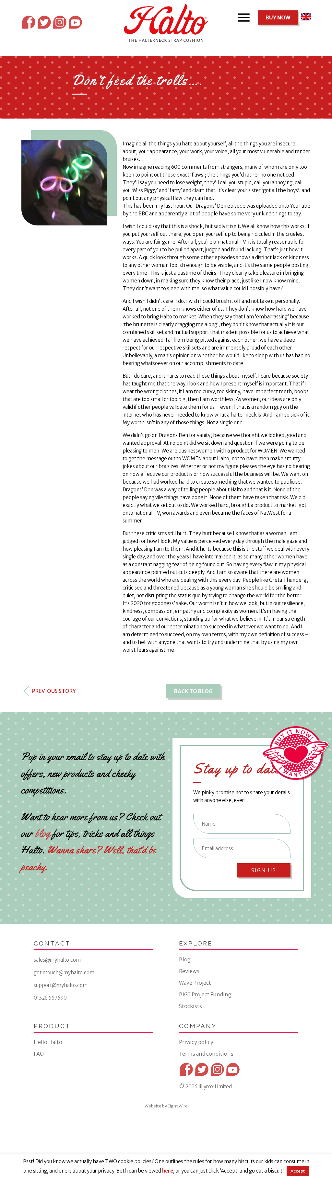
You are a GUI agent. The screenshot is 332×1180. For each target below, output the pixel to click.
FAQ (39, 1053)
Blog (185, 959)
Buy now (278, 17)
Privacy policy (196, 1042)
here (167, 1171)
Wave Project (195, 983)
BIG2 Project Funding (205, 994)
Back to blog (193, 691)
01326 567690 (50, 998)
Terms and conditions (206, 1053)
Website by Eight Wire (166, 1106)
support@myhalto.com (61, 985)
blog (42, 833)
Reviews (189, 971)
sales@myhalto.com (57, 960)
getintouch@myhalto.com (64, 972)
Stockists (190, 1006)
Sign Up (263, 870)
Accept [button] (297, 1171)
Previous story (53, 691)
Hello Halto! (49, 1042)
